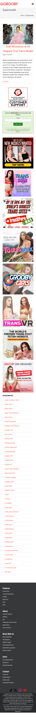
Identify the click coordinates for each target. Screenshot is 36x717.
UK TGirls (8, 572)
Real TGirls (8, 486)
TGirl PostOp (9, 520)
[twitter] (15, 690)
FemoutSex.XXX (10, 443)
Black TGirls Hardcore (12, 413)
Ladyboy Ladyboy (10, 477)
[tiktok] (11, 690)
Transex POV (9, 555)
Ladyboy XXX (9, 482)
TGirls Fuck (8, 525)
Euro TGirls (8, 434)
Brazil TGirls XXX (10, 421)
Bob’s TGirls (8, 417)
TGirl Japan (8, 507)
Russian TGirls (9, 490)
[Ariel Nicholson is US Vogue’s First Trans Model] (18, 34)
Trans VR (8, 563)
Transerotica (9, 546)
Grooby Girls (9, 460)
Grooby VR (8, 464)
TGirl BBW (8, 503)
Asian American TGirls (12, 400)
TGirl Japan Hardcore (12, 512)
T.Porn (7, 494)
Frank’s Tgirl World (11, 447)
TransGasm (8, 559)
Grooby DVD (9, 456)
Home (22, 15)
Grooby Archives (10, 451)
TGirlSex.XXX (9, 542)
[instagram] (20, 690)
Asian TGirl (8, 404)
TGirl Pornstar (9, 516)
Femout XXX (9, 439)
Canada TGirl (9, 430)
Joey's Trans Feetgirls (12, 469)
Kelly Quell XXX (10, 473)
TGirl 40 (7, 499)
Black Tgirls (8, 408)
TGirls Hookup (9, 529)
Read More (5, 81)
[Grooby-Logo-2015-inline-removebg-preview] (9, 3)
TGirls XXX (8, 533)
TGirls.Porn (8, 537)
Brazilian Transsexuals (12, 426)
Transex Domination (11, 550)
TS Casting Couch (10, 568)
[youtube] (24, 690)
